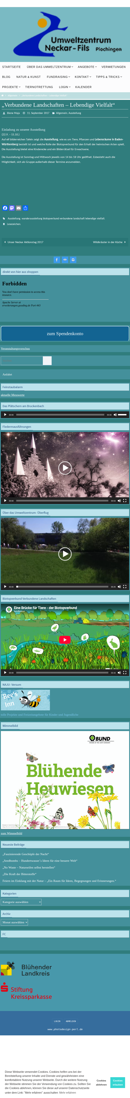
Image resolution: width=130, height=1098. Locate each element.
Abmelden (71, 1018)
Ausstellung (75, 113)
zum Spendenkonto (65, 330)
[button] (65, 465)
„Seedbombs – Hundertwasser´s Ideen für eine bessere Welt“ (40, 858)
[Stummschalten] (115, 412)
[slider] (122, 411)
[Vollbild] (124, 497)
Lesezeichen (13, 222)
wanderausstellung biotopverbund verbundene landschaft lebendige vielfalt (63, 217)
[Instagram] (73, 257)
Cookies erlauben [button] (118, 1082)
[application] (65, 411)
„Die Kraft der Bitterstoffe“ (19, 871)
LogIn (57, 1018)
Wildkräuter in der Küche (108, 239)
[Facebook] (57, 257)
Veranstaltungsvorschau (15, 345)
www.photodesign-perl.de (65, 1026)
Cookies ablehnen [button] (101, 1082)
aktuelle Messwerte (13, 392)
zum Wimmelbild (11, 830)
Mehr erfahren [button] (67, 1092)
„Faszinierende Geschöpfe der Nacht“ (26, 851)
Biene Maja (13, 113)
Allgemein (12, 96)
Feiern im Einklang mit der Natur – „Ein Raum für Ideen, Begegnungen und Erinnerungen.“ (59, 878)
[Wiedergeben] (5, 412)
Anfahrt (7, 371)
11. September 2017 (38, 113)
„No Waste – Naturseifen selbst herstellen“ (29, 864)
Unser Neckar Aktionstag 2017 (25, 239)
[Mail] (65, 257)
